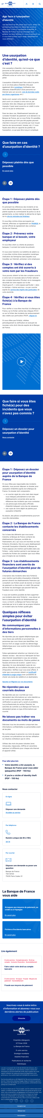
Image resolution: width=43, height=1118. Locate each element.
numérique (18, 87)
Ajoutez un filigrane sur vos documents (17, 682)
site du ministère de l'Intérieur (18, 216)
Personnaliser (22, 1115)
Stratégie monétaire (21, 1053)
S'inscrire (21, 1018)
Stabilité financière (21, 1057)
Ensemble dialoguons (22, 1040)
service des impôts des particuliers (23, 290)
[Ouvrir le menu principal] (3, 4)
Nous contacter (8, 437)
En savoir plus (7, 171)
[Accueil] (21, 1031)
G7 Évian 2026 (21, 1043)
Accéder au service (13, 813)
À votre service (21, 1050)
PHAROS (35, 223)
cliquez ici (33, 316)
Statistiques (21, 1064)
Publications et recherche (21, 1061)
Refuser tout (21, 1111)
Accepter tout (21, 1106)
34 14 (8, 842)
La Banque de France (22, 1046)
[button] (39, 4)
